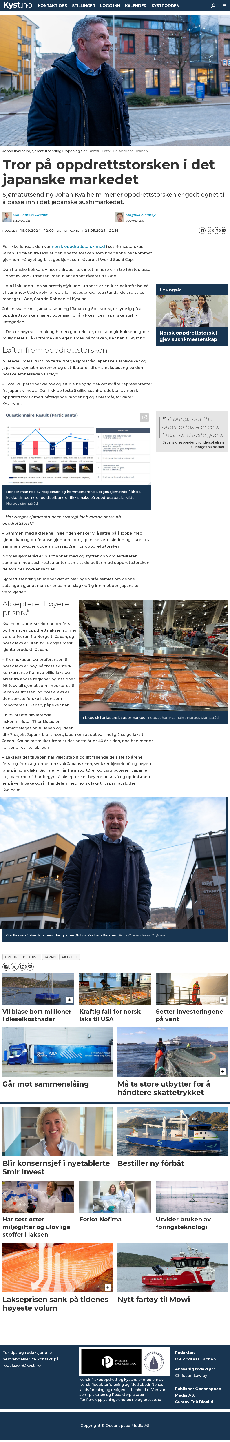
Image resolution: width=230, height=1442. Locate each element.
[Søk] (213, 5)
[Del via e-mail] (223, 230)
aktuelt (69, 957)
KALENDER (135, 5)
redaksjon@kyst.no (21, 1365)
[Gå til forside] (18, 5)
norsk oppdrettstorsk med (78, 246)
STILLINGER (83, 5)
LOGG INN (110, 5)
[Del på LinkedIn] (216, 230)
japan (50, 957)
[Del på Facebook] (202, 230)
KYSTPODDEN (165, 5)
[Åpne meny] (224, 5)
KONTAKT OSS (52, 5)
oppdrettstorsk (22, 957)
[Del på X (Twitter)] (209, 230)
